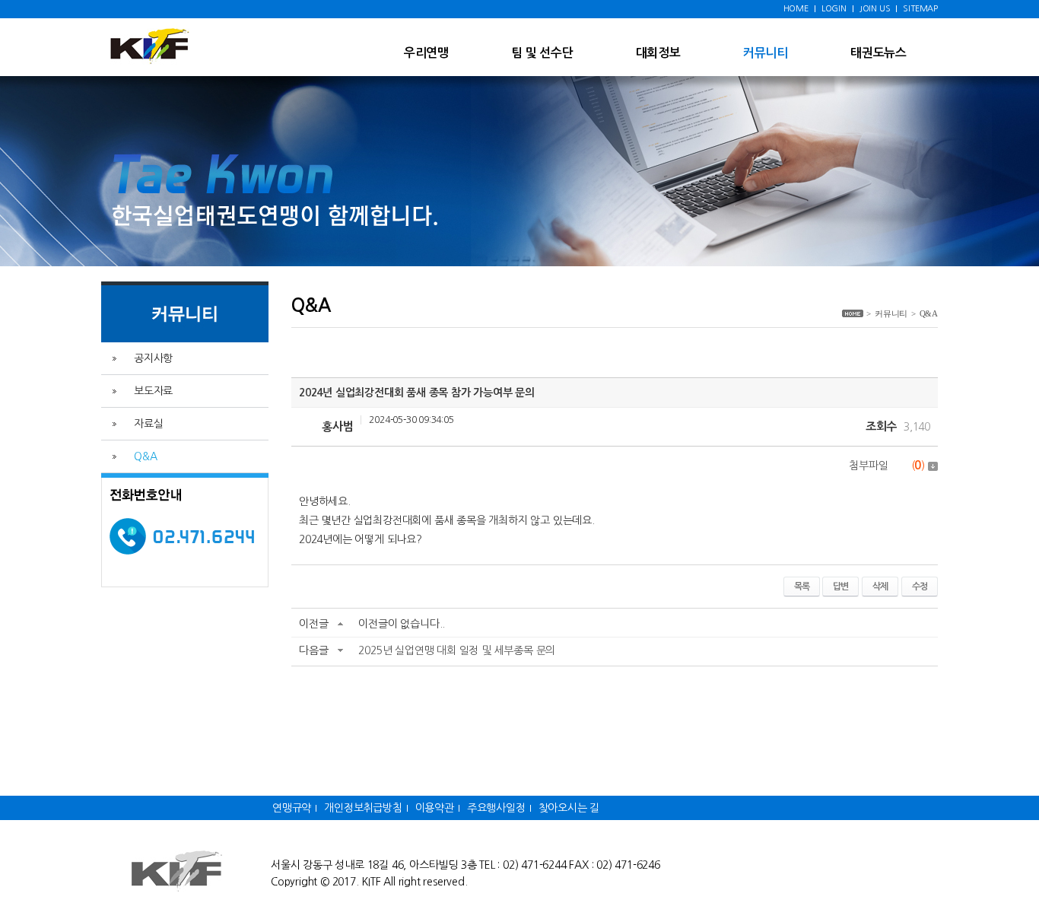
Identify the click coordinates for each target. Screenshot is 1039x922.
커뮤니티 (765, 53)
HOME (796, 9)
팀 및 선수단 (542, 53)
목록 (801, 586)
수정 (919, 586)
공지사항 (153, 358)
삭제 (880, 586)
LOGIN (834, 9)
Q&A (145, 456)
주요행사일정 (496, 808)
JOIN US (875, 9)
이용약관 (434, 808)
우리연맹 (426, 53)
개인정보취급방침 (363, 808)
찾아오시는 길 (569, 808)
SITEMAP (920, 9)
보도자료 (153, 391)
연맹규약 (291, 808)
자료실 (148, 423)
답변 (840, 586)
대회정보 (658, 53)
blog (581, 881)
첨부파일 (887, 465)
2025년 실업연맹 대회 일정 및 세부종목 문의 (456, 650)
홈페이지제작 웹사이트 (520, 881)
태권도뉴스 (878, 53)
